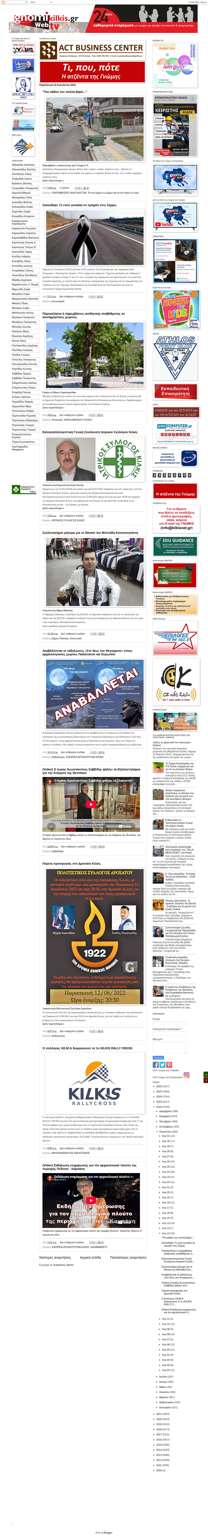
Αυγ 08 (166, 1334)
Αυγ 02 (166, 1365)
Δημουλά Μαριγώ (21, 192)
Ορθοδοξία (57, 851)
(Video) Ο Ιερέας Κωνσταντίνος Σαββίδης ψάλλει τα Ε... (178, 1284)
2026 (159, 1086)
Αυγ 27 (166, 1156)
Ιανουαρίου (165, 1407)
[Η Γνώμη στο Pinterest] (169, 1067)
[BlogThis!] (79, 188)
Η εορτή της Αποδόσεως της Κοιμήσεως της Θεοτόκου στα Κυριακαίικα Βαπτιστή (180, 990)
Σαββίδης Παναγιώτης (24, 378)
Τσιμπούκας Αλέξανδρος (25, 420)
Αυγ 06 (166, 1344)
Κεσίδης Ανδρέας (21, 256)
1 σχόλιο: (65, 188)
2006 (159, 1470)
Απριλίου (164, 1392)
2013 (159, 1455)
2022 (159, 1107)
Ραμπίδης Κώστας (22, 369)
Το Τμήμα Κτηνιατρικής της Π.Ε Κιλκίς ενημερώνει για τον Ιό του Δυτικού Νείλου (179, 766)
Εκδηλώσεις (58, 757)
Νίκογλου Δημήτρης (22, 336)
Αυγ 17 (166, 1207)
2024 (159, 1096)
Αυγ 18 (166, 1202)
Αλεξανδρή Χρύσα (22, 178)
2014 (159, 1450)
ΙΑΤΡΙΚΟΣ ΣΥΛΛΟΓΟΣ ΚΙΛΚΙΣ (68, 520)
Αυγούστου (165, 1131)
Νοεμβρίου (165, 1116)
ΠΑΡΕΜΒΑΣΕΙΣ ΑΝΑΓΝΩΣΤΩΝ (69, 192)
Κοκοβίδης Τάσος (21, 261)
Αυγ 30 (166, 1141)
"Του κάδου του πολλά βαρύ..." (64, 91)
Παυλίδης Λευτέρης (22, 350)
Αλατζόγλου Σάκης (22, 174)
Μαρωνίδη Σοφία (21, 289)
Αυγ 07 (166, 1339)
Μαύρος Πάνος (20, 303)
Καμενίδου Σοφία (21, 211)
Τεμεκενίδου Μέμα (21, 406)
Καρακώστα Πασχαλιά (24, 228)
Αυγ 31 (166, 1136)
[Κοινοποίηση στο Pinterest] (87, 188)
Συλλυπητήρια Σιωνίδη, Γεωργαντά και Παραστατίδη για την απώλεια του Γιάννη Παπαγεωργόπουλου (180, 931)
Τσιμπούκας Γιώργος (23, 425)
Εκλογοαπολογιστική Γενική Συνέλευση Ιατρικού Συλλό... (178, 1260)
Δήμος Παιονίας (60, 638)
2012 (159, 1460)
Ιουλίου (163, 1376)
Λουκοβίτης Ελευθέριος (24, 275)
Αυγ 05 (166, 1349)
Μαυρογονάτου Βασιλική (25, 298)
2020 (159, 1419)
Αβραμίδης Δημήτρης (23, 164)
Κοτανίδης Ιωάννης (22, 266)
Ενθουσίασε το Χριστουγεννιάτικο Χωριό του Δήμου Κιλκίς (179, 823)
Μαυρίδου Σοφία (21, 294)
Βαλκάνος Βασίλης (22, 183)
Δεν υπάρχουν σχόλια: (71, 296)
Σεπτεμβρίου (166, 1126)
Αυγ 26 (166, 1161)
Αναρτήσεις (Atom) (63, 1265)
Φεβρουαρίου (167, 1402)
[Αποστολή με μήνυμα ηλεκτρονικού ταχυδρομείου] (76, 188)
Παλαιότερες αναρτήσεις (128, 1257)
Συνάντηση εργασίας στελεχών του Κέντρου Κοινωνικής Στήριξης (177, 960)
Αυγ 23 (166, 1177)
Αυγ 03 (166, 1360)
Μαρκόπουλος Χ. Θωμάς (25, 284)
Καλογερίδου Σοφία (22, 207)
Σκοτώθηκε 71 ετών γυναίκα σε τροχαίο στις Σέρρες (79, 205)
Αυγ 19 (166, 1197)
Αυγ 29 (166, 1146)
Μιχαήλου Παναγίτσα (23, 317)
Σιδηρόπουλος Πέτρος (24, 387)
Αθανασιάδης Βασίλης (24, 169)
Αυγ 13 (166, 1228)
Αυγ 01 (166, 1370)
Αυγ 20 (166, 1192)
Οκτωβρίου (165, 1121)
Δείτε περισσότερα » (53, 180)
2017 (159, 1434)
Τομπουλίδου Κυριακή (24, 415)
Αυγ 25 (166, 1166)
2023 (159, 1102)
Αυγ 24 (166, 1172)
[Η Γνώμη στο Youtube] (166, 1070)
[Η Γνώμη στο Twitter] (162, 1067)
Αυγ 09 (166, 1329)
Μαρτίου (164, 1397)
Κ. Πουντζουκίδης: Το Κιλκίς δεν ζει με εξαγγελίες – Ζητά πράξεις (180, 877)
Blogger (108, 1532)
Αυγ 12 (166, 1233)
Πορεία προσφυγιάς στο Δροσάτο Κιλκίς (71, 863)
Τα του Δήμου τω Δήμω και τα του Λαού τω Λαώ (113, 192)
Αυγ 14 (166, 1223)
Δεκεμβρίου (165, 1111)
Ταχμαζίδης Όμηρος (22, 401)
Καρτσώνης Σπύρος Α (24, 242)
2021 (159, 1414)
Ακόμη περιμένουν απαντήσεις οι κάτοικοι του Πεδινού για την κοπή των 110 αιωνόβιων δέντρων (179, 794)
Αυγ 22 (166, 1182)
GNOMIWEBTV (98, 1247)
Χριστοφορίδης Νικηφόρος (20, 448)
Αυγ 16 (166, 1213)
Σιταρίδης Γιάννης (21, 392)
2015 (159, 1445)
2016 (159, 1439)
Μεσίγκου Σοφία (20, 308)
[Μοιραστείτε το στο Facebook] (84, 188)
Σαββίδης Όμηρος (21, 373)
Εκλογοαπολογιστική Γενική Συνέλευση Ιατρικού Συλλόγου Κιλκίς (90, 432)
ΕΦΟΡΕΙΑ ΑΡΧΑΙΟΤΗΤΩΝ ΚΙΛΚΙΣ (85, 757)
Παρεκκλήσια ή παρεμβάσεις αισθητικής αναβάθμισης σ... (178, 1252)
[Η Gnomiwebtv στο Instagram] (186, 1077)
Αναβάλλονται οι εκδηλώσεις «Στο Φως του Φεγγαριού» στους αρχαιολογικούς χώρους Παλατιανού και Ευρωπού (87, 652)
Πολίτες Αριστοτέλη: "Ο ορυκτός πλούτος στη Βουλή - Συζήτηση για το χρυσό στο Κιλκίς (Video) (180, 905)
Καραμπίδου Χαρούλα (24, 233)
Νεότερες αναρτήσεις (55, 1257)
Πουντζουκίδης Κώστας (24, 364)
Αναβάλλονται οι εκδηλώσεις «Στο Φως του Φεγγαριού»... (178, 1276)
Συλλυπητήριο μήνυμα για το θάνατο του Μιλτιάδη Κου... (177, 1268)
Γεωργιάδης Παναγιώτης (25, 188)
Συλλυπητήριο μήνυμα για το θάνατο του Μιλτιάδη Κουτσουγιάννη (90, 532)
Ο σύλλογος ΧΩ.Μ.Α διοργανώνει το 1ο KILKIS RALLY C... (177, 1301)
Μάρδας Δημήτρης (22, 280)
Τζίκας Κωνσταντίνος (23, 442)
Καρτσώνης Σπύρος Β (24, 247)
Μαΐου (163, 1387)
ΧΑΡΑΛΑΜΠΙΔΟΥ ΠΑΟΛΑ (77, 420)
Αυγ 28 (166, 1151)
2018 (159, 1429)
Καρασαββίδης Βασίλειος (25, 237)
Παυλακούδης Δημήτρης (25, 345)
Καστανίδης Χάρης (22, 252)
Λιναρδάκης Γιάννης (22, 270)
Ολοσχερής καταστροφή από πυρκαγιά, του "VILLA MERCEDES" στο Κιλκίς (179, 850)
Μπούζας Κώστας (21, 327)
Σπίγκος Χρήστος (21, 397)
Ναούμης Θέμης (20, 331)
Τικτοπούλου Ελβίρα (23, 411)
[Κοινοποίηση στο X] (81, 188)
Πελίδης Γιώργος (21, 355)
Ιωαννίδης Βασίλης (22, 202)
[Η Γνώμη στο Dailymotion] (168, 1077)
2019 (159, 1424)
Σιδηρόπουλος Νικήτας (24, 383)
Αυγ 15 (166, 1218)
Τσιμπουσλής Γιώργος (24, 429)
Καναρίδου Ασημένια (23, 216)
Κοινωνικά (75, 638)
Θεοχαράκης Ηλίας (22, 197)
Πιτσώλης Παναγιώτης (24, 359)
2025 (159, 1091)
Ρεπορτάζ (57, 420)
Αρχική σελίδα (90, 1257)
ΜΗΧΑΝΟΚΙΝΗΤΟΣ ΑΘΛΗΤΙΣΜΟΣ (71, 1153)
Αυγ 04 (166, 1355)
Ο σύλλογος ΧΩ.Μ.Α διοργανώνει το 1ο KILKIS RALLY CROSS (87, 1048)
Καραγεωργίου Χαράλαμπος (20, 222)
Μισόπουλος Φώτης (23, 312)
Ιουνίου (163, 1382)
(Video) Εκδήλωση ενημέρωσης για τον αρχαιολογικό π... (179, 1311)
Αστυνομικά (58, 301)
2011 (159, 1465)
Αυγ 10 (166, 1324)
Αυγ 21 (166, 1187)
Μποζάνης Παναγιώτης (24, 322)
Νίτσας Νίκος (19, 341)
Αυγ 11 (166, 1319)
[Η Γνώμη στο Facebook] (156, 1067)
